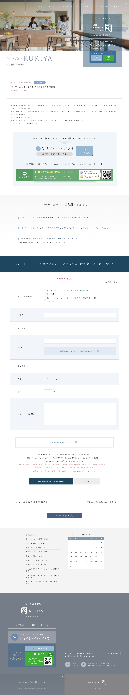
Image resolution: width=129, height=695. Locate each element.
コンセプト (49, 6)
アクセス (87, 6)
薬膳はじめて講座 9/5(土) (36, 564)
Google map (113, 653)
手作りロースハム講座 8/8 (36, 552)
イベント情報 (62, 6)
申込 (67, 292)
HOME (39, 6)
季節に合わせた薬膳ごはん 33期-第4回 (101, 502)
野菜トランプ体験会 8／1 (36, 547)
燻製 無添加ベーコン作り (36, 543)
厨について (76, 6)
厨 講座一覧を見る (62, 516)
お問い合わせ (71, 299)
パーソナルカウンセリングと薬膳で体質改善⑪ (30, 502)
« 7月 (72, 535)
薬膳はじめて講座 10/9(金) (37, 560)
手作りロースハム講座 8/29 (37, 539)
